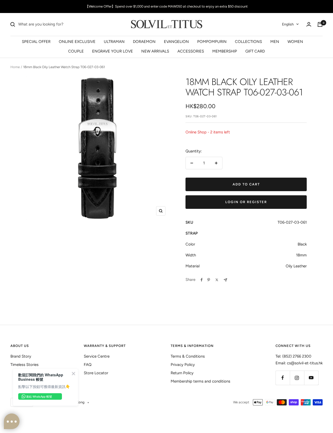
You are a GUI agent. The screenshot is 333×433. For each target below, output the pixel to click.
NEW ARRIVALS (155, 51)
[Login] (308, 24)
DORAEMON (144, 41)
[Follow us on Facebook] (283, 378)
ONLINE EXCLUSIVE (77, 41)
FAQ (88, 364)
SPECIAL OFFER (36, 41)
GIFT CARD (255, 51)
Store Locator (96, 373)
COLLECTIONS (248, 41)
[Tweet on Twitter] (217, 280)
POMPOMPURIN (212, 41)
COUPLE (76, 51)
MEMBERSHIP (224, 51)
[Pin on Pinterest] (208, 280)
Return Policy (182, 373)
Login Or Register (246, 202)
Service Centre (97, 356)
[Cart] (320, 24)
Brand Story (20, 356)
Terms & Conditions (188, 356)
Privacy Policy (183, 364)
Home (15, 67)
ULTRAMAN (114, 41)
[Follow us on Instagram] (297, 378)
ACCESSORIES (190, 51)
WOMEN (295, 41)
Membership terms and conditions (200, 381)
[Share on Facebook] (202, 280)
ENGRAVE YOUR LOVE (112, 51)
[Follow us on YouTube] (311, 378)
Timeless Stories (24, 364)
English (288, 24)
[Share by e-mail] (225, 280)
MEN (274, 41)
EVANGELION (176, 41)
